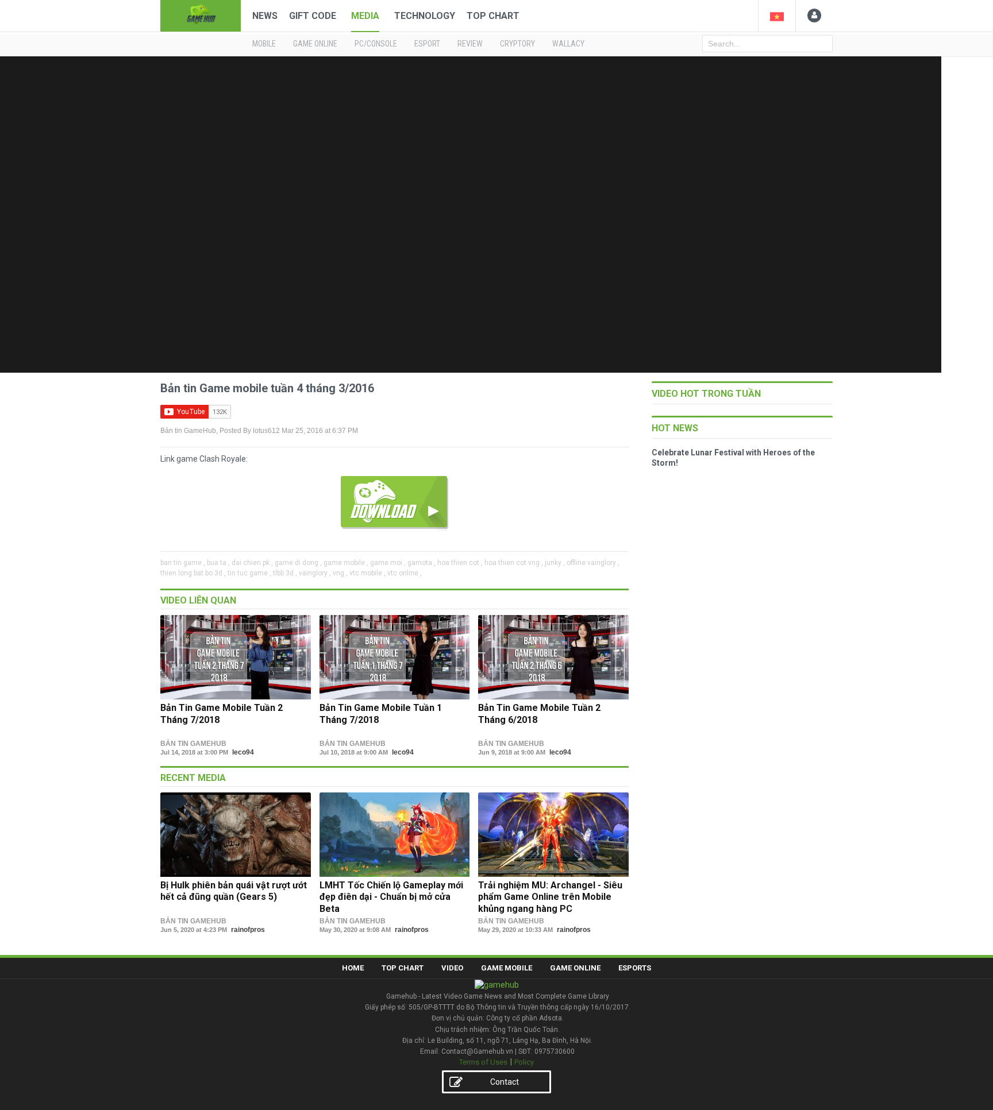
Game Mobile (506, 968)
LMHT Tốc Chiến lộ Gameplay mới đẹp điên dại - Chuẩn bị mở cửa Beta (391, 897)
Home (353, 968)
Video (452, 968)
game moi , (388, 563)
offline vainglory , (593, 563)
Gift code (312, 15)
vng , (340, 573)
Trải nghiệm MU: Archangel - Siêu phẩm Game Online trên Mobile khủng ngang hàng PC (550, 897)
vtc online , (404, 573)
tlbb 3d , (285, 573)
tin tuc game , (249, 573)
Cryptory (517, 43)
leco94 (243, 752)
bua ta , (218, 563)
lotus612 (266, 431)
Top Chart (493, 15)
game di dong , (298, 563)
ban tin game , (182, 563)
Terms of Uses (483, 1062)
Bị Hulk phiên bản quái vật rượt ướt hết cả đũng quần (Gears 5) (233, 891)
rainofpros (248, 930)
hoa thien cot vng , (513, 563)
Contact (504, 1081)
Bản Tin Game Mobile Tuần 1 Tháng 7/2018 (381, 713)
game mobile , (346, 563)
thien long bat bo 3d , (193, 573)
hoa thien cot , (460, 563)
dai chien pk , (252, 563)
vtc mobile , (367, 573)
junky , (555, 563)
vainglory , (315, 573)
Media (365, 15)
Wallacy (568, 43)
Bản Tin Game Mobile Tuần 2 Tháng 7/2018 (221, 713)
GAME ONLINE (315, 43)
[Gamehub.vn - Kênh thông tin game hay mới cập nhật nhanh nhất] (201, 14)
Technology (424, 15)
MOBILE (264, 43)
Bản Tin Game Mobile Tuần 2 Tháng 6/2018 (539, 713)
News (265, 15)
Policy (524, 1062)
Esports (634, 968)
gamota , (421, 563)
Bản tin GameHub (188, 431)
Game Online (575, 968)
